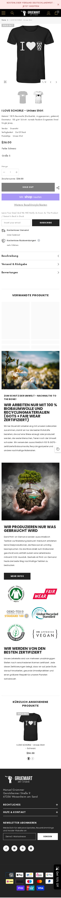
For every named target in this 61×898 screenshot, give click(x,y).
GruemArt (14, 128)
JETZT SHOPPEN (31, 6)
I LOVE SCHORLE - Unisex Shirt (30, 747)
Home (4, 20)
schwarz (28, 758)
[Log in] (48, 13)
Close (58, 4)
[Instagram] (14, 848)
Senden (47, 836)
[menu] (3, 13)
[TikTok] (31, 848)
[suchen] (12, 13)
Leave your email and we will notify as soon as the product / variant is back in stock (30, 215)
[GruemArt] (30, 491)
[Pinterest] (23, 848)
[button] (50, 82)
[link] (16, 342)
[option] (30, 54)
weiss (32, 758)
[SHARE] (57, 188)
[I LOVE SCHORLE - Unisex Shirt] (30, 727)
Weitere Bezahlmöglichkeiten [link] (30, 205)
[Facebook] (6, 848)
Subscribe (46, 222)
